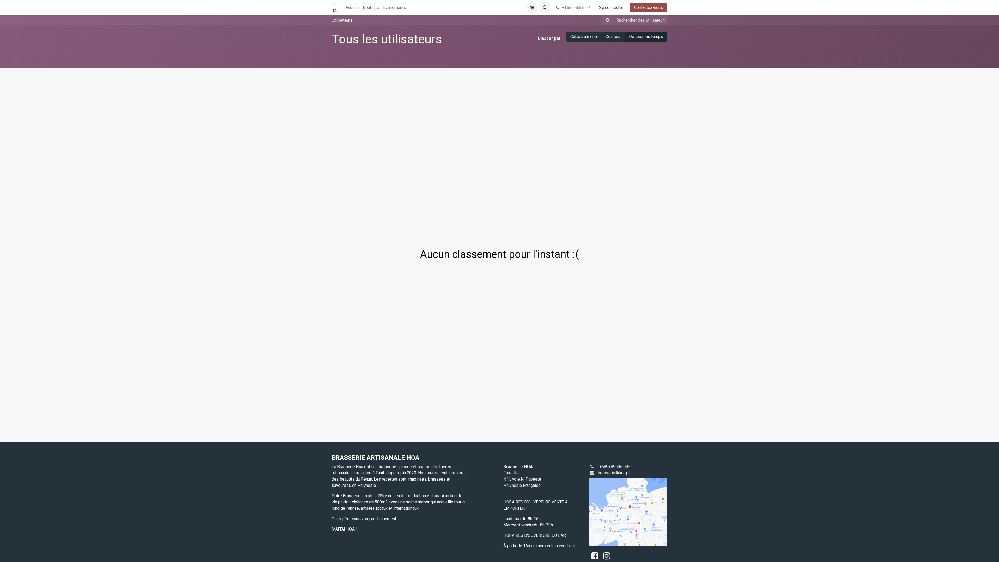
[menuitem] (352, 7)
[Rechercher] (606, 20)
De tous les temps (646, 36)
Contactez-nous (648, 7)
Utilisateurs (342, 20)
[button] (545, 7)
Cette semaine (583, 36)
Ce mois (612, 36)
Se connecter (611, 7)
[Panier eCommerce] (532, 7)
